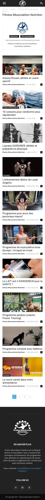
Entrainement (7, 209)
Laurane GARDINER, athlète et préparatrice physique (19, 147)
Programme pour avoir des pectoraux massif (17, 215)
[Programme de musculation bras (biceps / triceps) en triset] (22, 234)
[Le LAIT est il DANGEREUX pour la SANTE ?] (22, 268)
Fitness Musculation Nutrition (13, 84)
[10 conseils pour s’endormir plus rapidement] (22, 99)
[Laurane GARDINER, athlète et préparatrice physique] (22, 133)
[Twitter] (29, 487)
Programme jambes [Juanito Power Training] (18, 317)
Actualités (6, 74)
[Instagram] (22, 487)
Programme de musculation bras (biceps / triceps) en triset (21, 249)
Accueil (5, 9)
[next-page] (30, 397)
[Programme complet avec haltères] (22, 336)
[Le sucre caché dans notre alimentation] (22, 367)
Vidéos (5, 311)
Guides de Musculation (10, 107)
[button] (4, 3)
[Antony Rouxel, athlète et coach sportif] (22, 65)
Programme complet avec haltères (22, 348)
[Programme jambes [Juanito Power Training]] (22, 302)
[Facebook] (15, 487)
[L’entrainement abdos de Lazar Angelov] (22, 167)
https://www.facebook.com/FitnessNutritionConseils (22, 40)
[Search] (41, 3)
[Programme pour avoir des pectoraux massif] (22, 200)
